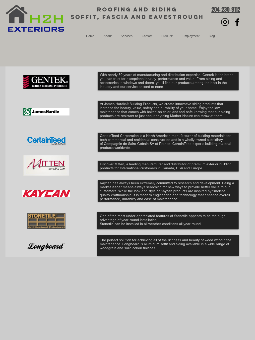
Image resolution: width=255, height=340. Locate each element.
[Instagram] (225, 22)
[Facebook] (237, 22)
